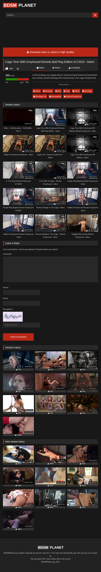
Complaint (75, 68)
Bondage (48, 91)
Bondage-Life (41, 96)
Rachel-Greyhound (73, 96)
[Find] (95, 15)
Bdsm (38, 91)
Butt (59, 91)
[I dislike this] (18, 69)
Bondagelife (56, 96)
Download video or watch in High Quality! (51, 52)
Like (11, 68)
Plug (68, 91)
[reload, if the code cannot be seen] (13, 321)
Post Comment (18, 337)
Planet (20, 5)
